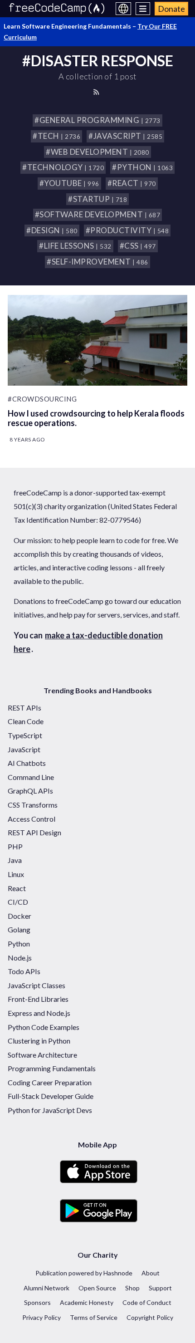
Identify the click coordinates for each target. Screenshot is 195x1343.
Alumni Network (46, 1288)
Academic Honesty (86, 1302)
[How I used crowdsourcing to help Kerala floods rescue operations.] (97, 340)
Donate (171, 9)
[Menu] (143, 8)
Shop (132, 1288)
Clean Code (26, 721)
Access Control (31, 818)
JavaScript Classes (36, 985)
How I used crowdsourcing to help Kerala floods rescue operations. (96, 418)
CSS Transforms (33, 804)
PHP (15, 846)
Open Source (97, 1288)
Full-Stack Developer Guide (50, 1096)
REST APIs (24, 707)
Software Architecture (42, 1054)
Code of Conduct (146, 1302)
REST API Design (34, 832)
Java (15, 860)
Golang (19, 929)
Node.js (20, 957)
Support (160, 1288)
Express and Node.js (39, 1013)
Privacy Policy (41, 1317)
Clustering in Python (39, 1040)
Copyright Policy (150, 1317)
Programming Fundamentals (52, 1068)
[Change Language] (123, 8)
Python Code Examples (43, 1027)
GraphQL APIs (30, 790)
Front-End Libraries (38, 999)
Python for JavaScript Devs (50, 1110)
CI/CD (18, 901)
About (150, 1273)
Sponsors (37, 1302)
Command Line (31, 777)
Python (19, 943)
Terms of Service (93, 1317)
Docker (19, 916)
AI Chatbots (27, 763)
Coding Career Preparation (50, 1082)
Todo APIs (24, 971)
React (17, 888)
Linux (16, 874)
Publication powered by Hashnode (83, 1273)
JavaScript (24, 749)
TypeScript (25, 735)
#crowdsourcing (42, 399)
